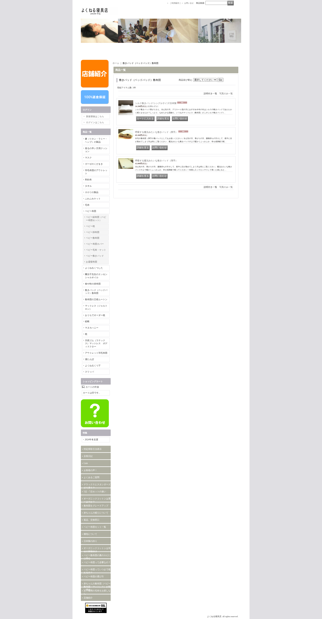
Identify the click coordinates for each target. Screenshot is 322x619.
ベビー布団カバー (95, 244)
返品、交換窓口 (91, 520)
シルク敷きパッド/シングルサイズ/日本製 (155, 103)
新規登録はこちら (95, 116)
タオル (88, 186)
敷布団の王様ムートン (96, 299)
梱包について (90, 534)
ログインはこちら (95, 122)
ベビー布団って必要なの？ (97, 562)
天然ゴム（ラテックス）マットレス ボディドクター (96, 343)
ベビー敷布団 (92, 238)
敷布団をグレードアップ (96, 505)
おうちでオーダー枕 (95, 315)
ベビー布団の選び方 (94, 576)
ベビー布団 (90, 211)
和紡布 (88, 179)
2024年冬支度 (91, 439)
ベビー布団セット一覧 (95, 527)
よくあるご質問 (91, 477)
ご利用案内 (174, 3)
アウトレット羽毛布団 (96, 353)
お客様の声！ (90, 470)
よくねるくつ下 (93, 365)
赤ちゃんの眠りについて (96, 512)
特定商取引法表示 (93, 449)
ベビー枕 (90, 226)
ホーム (116, 63)
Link (86, 463)
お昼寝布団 (91, 261)
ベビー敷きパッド (95, 256)
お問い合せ (189, 3)
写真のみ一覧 (226, 93)
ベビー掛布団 (92, 232)
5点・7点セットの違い (95, 491)
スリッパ (89, 371)
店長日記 (88, 456)
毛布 (87, 205)
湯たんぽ (89, 359)
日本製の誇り (90, 541)
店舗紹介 (88, 597)
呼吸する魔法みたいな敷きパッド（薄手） (156, 160)
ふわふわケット (93, 198)
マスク (88, 157)
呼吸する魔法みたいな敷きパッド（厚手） (156, 132)
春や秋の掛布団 (93, 283)
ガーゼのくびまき (94, 164)
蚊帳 (87, 321)
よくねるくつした (94, 268)
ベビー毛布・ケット (96, 250)
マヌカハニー (91, 327)
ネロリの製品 (91, 192)
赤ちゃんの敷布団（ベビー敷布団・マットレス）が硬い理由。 (97, 586)
